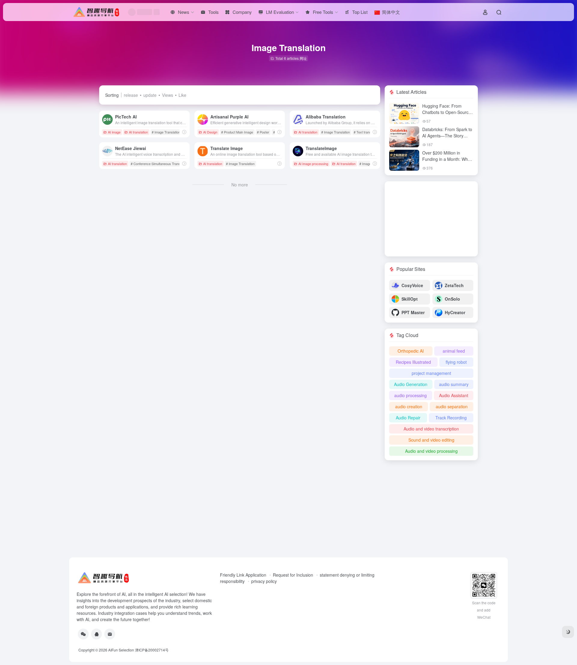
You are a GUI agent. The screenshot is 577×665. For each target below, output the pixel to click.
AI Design (210, 132)
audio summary (454, 384)
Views (167, 95)
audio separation (452, 406)
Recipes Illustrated (413, 362)
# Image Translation (166, 132)
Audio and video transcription (431, 429)
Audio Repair (408, 418)
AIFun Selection (121, 649)
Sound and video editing (431, 440)
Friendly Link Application (243, 575)
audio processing (410, 395)
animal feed (454, 351)
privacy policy (264, 581)
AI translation (138, 132)
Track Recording (451, 418)
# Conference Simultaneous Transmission (161, 163)
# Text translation (366, 132)
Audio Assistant (453, 395)
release (131, 95)
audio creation (408, 406)
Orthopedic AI (411, 351)
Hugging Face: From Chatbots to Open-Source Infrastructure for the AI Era (446, 115)
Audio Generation (410, 384)
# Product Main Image (237, 132)
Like (182, 95)
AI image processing (313, 163)
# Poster (263, 132)
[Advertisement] (431, 218)
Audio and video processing (431, 451)
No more (239, 185)
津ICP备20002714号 (152, 649)
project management (431, 373)
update (150, 95)
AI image (114, 132)
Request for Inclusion (293, 575)
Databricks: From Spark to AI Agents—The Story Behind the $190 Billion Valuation (447, 138)
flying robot (456, 362)
